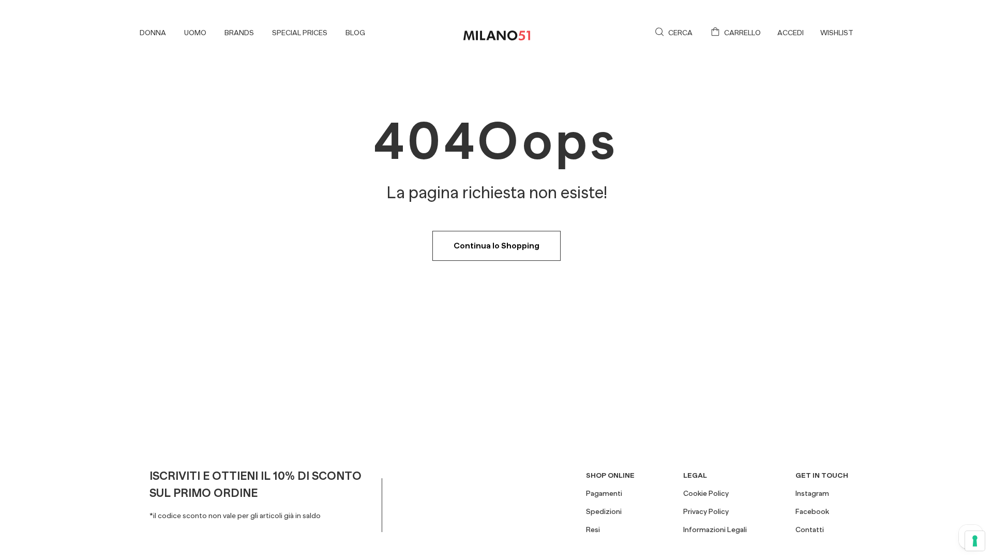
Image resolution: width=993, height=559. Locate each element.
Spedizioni (604, 511)
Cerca (680, 32)
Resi (593, 529)
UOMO (195, 32)
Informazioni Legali (715, 529)
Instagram (812, 493)
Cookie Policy (706, 493)
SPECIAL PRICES (299, 32)
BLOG (355, 32)
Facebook (812, 511)
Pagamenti (604, 493)
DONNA (153, 32)
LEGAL (695, 475)
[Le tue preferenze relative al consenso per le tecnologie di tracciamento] (975, 541)
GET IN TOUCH (821, 475)
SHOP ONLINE (610, 475)
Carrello (742, 32)
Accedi (790, 32)
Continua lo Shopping (496, 246)
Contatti (809, 529)
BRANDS (239, 32)
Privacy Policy (706, 511)
